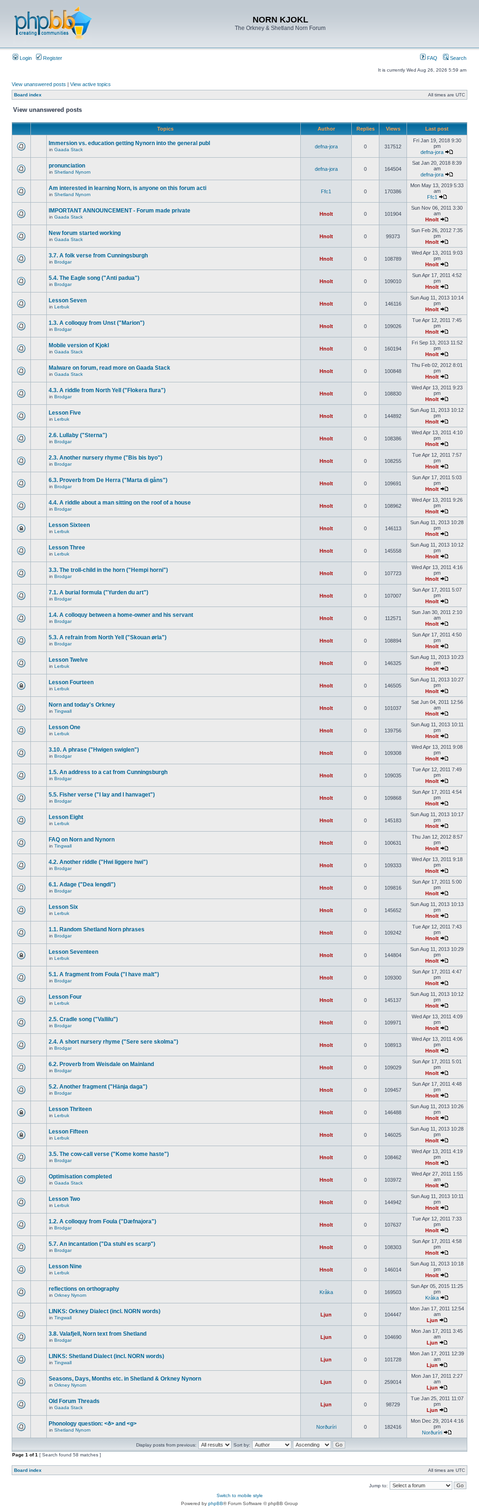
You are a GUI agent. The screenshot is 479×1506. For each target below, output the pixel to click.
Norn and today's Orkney (82, 705)
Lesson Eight (66, 817)
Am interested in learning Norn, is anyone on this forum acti (127, 188)
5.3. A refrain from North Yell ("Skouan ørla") (108, 637)
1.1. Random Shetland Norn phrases (97, 929)
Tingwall (63, 711)
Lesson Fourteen (71, 682)
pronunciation (67, 165)
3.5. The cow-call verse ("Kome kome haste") (109, 1154)
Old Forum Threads (74, 1401)
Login (25, 58)
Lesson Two (64, 1199)
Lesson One (64, 727)
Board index (28, 94)
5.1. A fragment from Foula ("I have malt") (104, 974)
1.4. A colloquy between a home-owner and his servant (121, 615)
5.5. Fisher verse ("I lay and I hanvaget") (102, 794)
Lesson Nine (65, 1266)
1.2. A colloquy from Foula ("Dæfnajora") (102, 1221)
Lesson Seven (68, 300)
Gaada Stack (68, 149)
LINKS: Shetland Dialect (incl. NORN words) (106, 1356)
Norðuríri (326, 1427)
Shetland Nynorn (72, 172)
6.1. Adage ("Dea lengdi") (82, 884)
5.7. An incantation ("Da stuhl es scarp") (102, 1244)
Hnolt (326, 214)
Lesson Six (63, 907)
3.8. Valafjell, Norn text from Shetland (97, 1334)
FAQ (431, 58)
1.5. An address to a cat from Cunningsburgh (108, 772)
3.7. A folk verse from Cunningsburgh (98, 255)
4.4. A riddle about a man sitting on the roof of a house (120, 502)
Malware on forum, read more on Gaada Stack (109, 368)
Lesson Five (65, 412)
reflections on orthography (84, 1289)
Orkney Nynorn (70, 1295)
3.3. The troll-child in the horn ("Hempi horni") (108, 570)
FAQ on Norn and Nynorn (82, 839)
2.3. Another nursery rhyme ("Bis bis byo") (105, 457)
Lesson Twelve (68, 660)
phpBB (215, 1503)
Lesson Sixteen (69, 525)
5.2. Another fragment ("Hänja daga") (98, 1086)
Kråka (326, 1292)
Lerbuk (61, 306)
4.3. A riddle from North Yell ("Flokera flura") (107, 390)
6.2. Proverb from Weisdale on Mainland (101, 1064)
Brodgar (63, 261)
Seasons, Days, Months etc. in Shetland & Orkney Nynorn (125, 1378)
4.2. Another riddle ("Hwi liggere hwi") (98, 862)
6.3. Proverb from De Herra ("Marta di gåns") (108, 480)
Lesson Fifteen (68, 1131)
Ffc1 (326, 191)
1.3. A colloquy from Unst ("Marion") (97, 323)
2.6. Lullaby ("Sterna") (78, 435)
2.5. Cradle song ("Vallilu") (83, 1019)
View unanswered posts (39, 84)
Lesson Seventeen (73, 952)
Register (52, 58)
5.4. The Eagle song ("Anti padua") (94, 278)
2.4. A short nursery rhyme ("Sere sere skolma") (113, 1041)
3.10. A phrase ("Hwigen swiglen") (94, 749)
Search (457, 58)
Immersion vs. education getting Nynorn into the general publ (129, 143)
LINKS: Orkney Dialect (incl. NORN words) (104, 1311)
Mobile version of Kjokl (79, 345)
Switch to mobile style (240, 1495)
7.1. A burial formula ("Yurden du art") (98, 592)
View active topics (90, 84)
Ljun (326, 1314)
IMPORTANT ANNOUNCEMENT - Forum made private (119, 210)
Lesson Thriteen (70, 1109)
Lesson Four (65, 997)
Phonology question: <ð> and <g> (93, 1423)
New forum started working (85, 233)
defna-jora (326, 146)
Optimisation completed (80, 1176)
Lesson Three (67, 547)
